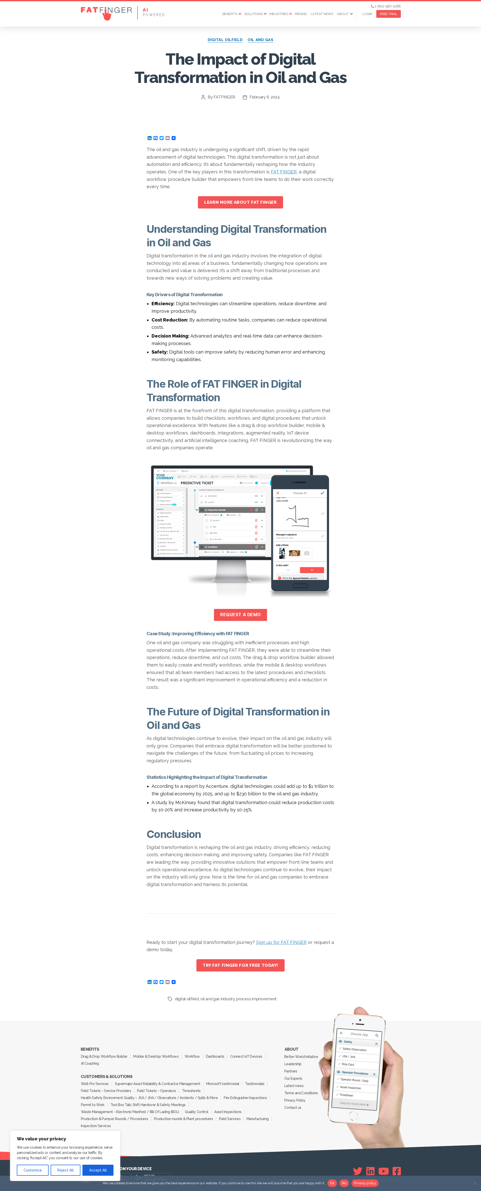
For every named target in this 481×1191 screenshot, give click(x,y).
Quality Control (196, 1112)
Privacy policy (365, 1183)
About (343, 14)
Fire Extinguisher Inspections (245, 1098)
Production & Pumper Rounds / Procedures (114, 1119)
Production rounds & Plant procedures (183, 1119)
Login (367, 14)
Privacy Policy (295, 1100)
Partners (290, 1071)
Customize (33, 1170)
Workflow (192, 1056)
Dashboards (215, 1056)
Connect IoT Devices (246, 1056)
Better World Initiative (301, 1057)
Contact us (292, 1108)
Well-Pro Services (95, 1084)
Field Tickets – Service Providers (106, 1091)
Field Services (230, 1119)
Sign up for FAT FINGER (281, 942)
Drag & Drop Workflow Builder (104, 1056)
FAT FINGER (284, 171)
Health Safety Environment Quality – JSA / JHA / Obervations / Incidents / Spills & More (149, 1098)
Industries (279, 14)
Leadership (292, 1064)
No (344, 1183)
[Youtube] (383, 1171)
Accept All (98, 1170)
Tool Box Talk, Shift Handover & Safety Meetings (148, 1105)
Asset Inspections (227, 1112)
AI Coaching (90, 1063)
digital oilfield (225, 40)
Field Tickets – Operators (156, 1091)
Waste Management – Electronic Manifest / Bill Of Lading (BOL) (130, 1112)
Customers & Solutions (106, 1077)
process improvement (256, 999)
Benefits (229, 14)
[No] (474, 1183)
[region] (65, 1156)
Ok (332, 1183)
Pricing (301, 14)
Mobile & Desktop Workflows (156, 1056)
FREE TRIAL (388, 14)
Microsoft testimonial (222, 1084)
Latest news (322, 14)
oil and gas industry (217, 999)
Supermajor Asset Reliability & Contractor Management (157, 1084)
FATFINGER (224, 97)
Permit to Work (92, 1105)
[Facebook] (397, 1171)
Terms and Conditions (301, 1093)
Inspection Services (96, 1126)
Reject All (65, 1170)
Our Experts (293, 1078)
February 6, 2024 (265, 97)
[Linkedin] (370, 1171)
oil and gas (260, 40)
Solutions (253, 14)
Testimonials (254, 1084)
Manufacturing (258, 1119)
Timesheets (191, 1091)
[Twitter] (358, 1171)
